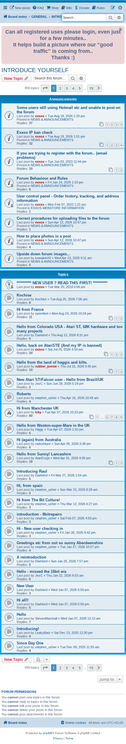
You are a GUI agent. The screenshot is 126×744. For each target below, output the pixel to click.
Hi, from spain (29, 485)
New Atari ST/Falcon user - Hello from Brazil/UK (60, 379)
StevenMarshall (46, 618)
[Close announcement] (120, 29)
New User (25, 586)
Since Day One (30, 643)
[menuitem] (20, 7)
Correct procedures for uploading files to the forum (63, 218)
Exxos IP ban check (34, 132)
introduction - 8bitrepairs (39, 514)
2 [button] (60, 88)
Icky (38, 412)
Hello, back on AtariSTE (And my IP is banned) (59, 345)
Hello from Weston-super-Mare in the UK (53, 425)
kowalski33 (43, 258)
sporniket (41, 313)
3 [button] (67, 88)
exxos (39, 116)
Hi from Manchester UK (38, 408)
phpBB (47, 733)
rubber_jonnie (46, 366)
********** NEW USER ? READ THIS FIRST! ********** (62, 283)
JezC (39, 383)
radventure (43, 443)
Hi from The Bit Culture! (38, 500)
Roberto (24, 394)
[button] (45, 88)
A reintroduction (31, 557)
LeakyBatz (42, 632)
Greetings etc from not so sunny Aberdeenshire (60, 543)
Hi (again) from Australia (39, 440)
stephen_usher (46, 398)
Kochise (24, 295)
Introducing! (28, 629)
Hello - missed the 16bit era (41, 571)
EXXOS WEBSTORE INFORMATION (57, 208)
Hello (21, 614)
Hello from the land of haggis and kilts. (52, 362)
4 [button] (73, 88)
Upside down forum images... (43, 254)
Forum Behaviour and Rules (42, 178)
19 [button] (91, 88)
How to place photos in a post (44, 236)
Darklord (41, 335)
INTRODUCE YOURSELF (35, 70)
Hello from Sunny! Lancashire (44, 454)
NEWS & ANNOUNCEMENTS (52, 119)
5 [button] (80, 88)
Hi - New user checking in (40, 528)
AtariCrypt (42, 458)
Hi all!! (22, 600)
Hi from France (30, 309)
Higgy (39, 429)
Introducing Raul (32, 471)
